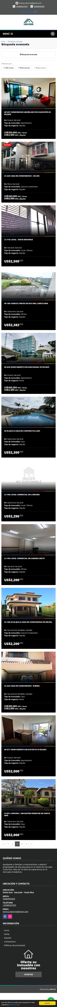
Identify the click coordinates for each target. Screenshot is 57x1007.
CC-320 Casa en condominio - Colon (21, 176)
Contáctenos (10, 941)
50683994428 (39, 6)
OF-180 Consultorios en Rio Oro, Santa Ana (26, 303)
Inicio (3, 41)
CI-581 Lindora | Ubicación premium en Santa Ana (27, 814)
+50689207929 (22, 6)
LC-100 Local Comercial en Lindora (22, 495)
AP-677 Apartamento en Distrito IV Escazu (25, 750)
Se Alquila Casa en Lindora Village (22, 431)
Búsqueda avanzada (15, 41)
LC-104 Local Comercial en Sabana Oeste (24, 558)
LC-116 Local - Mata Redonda (18, 240)
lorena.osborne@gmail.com (15, 911)
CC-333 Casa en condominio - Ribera (22, 686)
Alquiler (7, 938)
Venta (6, 934)
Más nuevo (9, 68)
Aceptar (47, 1003)
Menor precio (24, 68)
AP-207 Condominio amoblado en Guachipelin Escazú (27, 113)
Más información (15, 1005)
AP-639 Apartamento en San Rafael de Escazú (26, 367)
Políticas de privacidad (14, 945)
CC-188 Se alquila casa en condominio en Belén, (28, 622)
